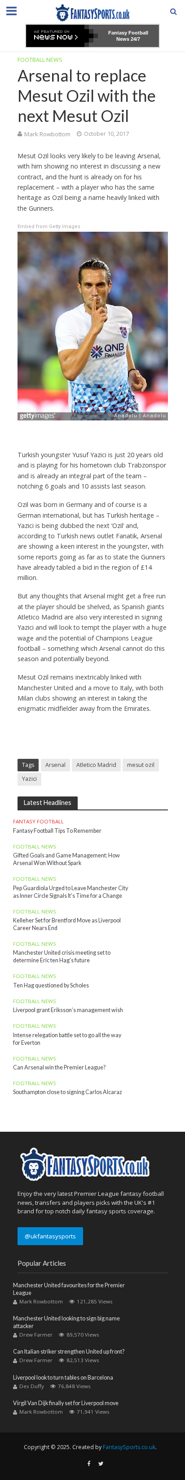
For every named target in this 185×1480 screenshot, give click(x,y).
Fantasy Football (38, 821)
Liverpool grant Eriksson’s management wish (68, 1010)
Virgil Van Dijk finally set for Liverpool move (66, 1403)
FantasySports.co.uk (129, 1447)
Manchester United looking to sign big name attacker (66, 1322)
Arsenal (55, 765)
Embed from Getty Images (49, 226)
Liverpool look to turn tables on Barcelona (63, 1377)
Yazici (29, 779)
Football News (40, 60)
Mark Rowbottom (47, 134)
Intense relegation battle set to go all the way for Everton (67, 1039)
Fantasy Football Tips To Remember (57, 830)
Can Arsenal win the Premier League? (59, 1067)
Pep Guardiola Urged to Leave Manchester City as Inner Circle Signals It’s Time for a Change (70, 892)
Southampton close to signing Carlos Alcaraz (67, 1092)
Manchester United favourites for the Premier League (69, 1289)
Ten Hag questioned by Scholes (51, 985)
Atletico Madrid (96, 765)
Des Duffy (31, 1386)
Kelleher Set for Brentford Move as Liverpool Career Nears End (67, 924)
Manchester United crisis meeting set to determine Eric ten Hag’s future (61, 956)
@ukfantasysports (50, 1236)
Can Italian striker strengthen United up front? (68, 1351)
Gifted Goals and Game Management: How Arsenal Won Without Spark (66, 859)
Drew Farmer (36, 1334)
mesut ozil (140, 765)
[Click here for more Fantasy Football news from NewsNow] (62, 36)
